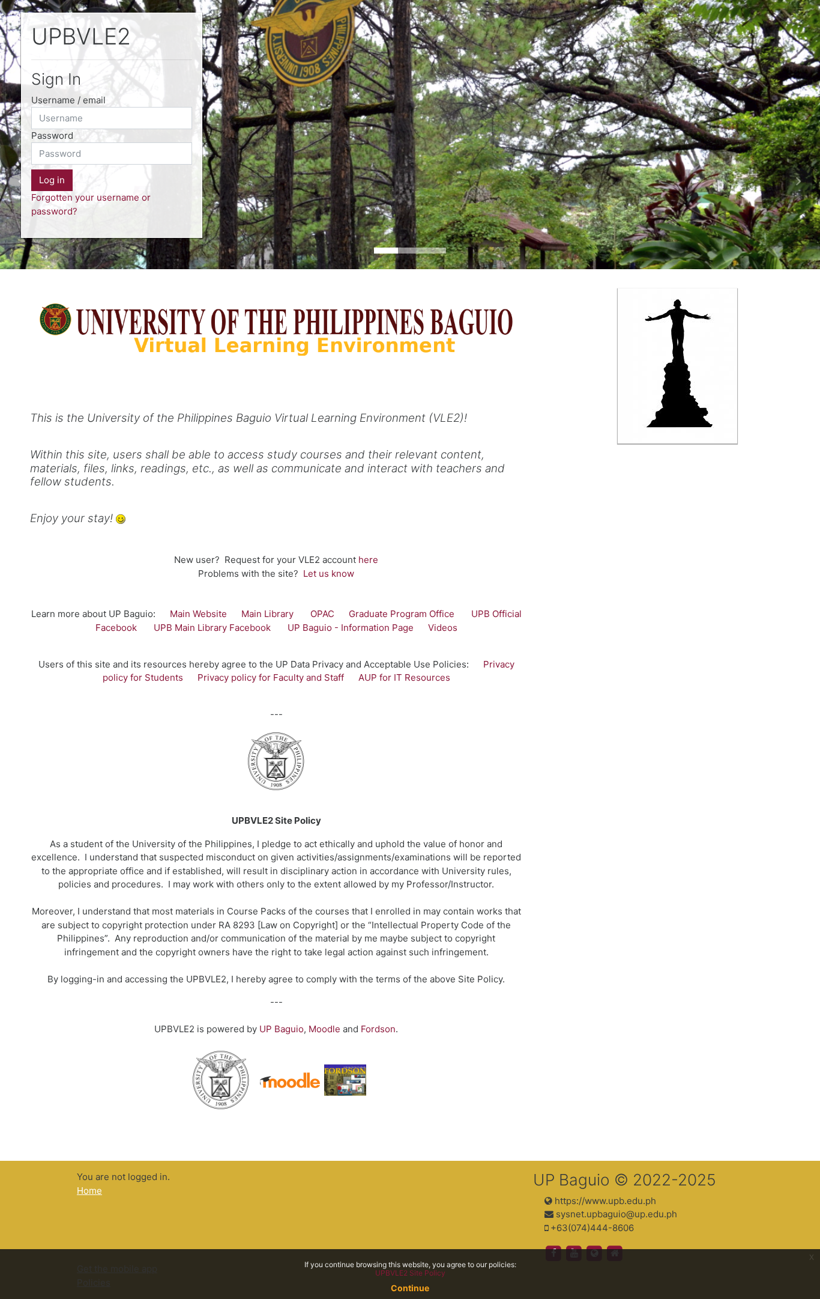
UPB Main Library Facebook (212, 627)
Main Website (198, 613)
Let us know (328, 573)
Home (89, 1190)
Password (52, 135)
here (368, 559)
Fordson (378, 1029)
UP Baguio (281, 1029)
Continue (410, 1288)
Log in (52, 180)
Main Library (267, 613)
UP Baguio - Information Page (351, 627)
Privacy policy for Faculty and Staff (270, 677)
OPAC (322, 613)
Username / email (68, 100)
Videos (442, 627)
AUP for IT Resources (404, 677)
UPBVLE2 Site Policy (410, 1272)
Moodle (324, 1029)
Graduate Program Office (401, 613)
